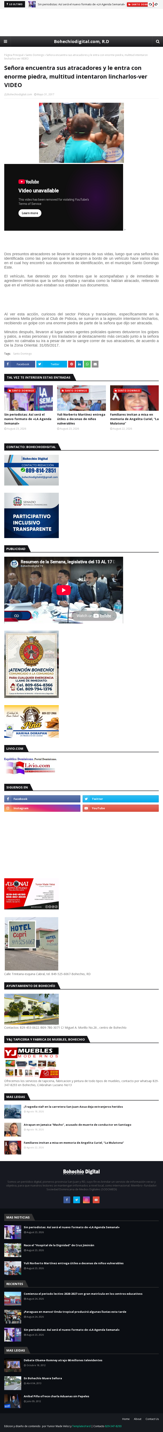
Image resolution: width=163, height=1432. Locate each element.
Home (126, 1419)
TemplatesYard (81, 1426)
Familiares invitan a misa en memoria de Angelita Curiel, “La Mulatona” (134, 418)
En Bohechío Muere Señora (43, 1378)
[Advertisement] (81, 22)
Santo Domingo (34, 55)
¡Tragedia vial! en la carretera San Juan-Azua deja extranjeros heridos (73, 1107)
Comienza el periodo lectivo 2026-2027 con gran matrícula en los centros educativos (83, 1294)
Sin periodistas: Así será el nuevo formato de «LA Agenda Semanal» (81, 4)
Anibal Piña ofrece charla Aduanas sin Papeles (56, 1396)
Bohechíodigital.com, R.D (81, 41)
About (137, 1419)
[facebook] (42, 798)
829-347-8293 (113, 1426)
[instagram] (42, 808)
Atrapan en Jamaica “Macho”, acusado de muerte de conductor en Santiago (77, 1125)
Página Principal (13, 55)
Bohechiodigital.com (19, 94)
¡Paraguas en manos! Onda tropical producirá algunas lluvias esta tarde (75, 1312)
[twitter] (121, 798)
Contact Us (152, 1419)
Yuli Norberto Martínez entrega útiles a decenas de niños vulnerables (81, 418)
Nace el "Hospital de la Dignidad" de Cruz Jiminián (59, 1245)
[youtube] (121, 808)
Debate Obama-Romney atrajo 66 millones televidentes (63, 1360)
